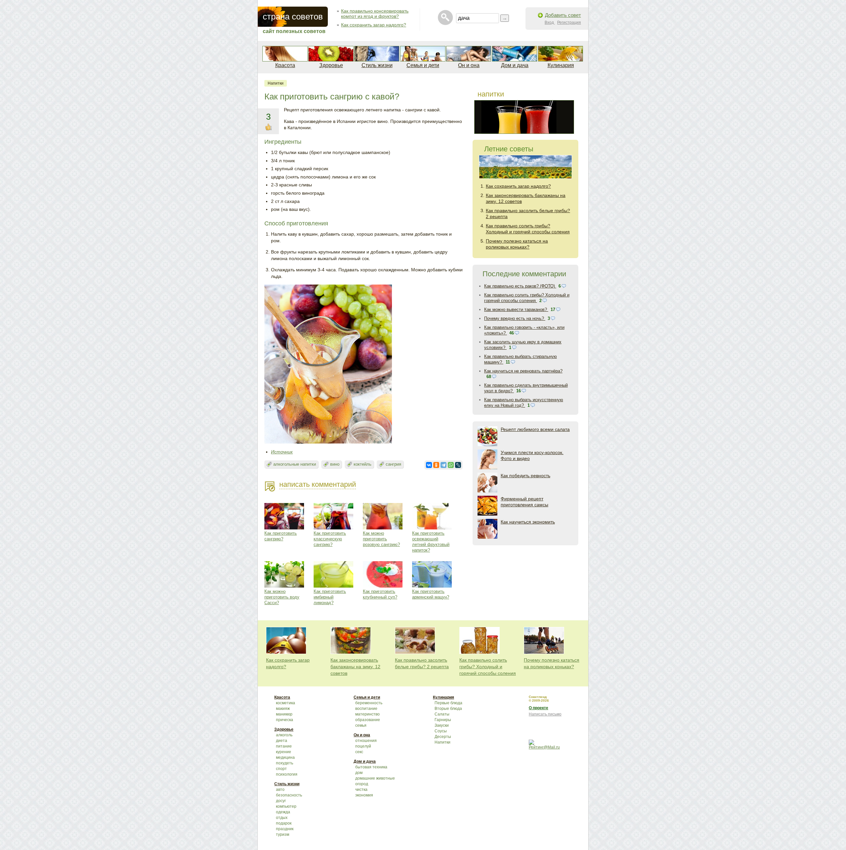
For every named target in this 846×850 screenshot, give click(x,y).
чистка (361, 789)
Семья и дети (422, 65)
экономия (364, 795)
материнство (367, 714)
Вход (550, 22)
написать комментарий (317, 484)
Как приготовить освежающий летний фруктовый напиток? (430, 542)
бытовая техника (371, 767)
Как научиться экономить (528, 521)
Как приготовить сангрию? (280, 536)
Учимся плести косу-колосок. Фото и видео (532, 455)
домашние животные (375, 778)
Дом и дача (514, 65)
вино (334, 464)
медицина (285, 757)
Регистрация (569, 22)
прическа (284, 719)
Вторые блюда (448, 708)
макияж (283, 708)
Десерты (443, 736)
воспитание (366, 708)
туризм (282, 834)
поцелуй (363, 746)
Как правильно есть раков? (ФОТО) (520, 286)
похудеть (284, 763)
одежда (283, 812)
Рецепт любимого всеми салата (535, 429)
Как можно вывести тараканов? (516, 309)
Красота (285, 65)
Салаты (442, 714)
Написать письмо (545, 714)
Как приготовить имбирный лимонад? (330, 597)
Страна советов (293, 16)
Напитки (276, 83)
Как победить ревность (525, 475)
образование (367, 719)
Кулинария (561, 65)
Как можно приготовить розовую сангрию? (381, 539)
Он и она (469, 65)
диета (281, 740)
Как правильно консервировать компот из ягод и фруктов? (374, 13)
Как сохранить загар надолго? (373, 24)
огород (361, 784)
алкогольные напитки (294, 464)
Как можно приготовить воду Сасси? (281, 597)
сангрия (393, 464)
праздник (284, 829)
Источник (282, 451)
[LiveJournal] (458, 465)
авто (280, 789)
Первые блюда (448, 703)
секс (359, 752)
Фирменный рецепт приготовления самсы (524, 501)
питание (284, 746)
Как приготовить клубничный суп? (380, 594)
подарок (283, 823)
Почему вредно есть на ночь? (514, 318)
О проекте (538, 708)
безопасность (289, 795)
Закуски (442, 725)
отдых (282, 817)
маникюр (284, 714)
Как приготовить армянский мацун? (430, 594)
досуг (281, 800)
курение (283, 752)
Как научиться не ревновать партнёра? (523, 370)
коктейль (362, 464)
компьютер (286, 806)
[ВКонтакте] (429, 465)
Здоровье (331, 65)
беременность (368, 703)
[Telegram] (443, 465)
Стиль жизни (377, 65)
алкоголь (284, 735)
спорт (281, 768)
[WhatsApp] (451, 465)
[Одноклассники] (436, 465)
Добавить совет (563, 15)
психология (286, 774)
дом (359, 772)
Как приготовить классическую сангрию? (330, 539)
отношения (366, 740)
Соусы (441, 731)
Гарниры (443, 719)
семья (360, 725)
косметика (285, 703)
